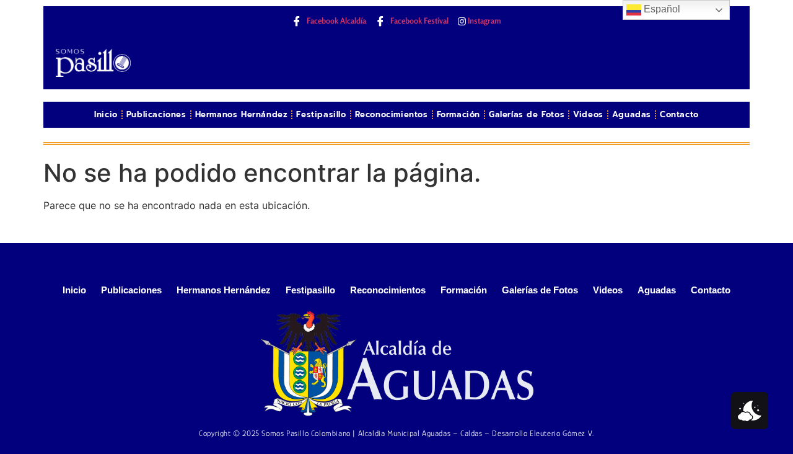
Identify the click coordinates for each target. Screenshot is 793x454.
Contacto (679, 114)
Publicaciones (156, 114)
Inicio (106, 114)
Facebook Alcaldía (335, 20)
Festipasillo (321, 114)
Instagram (483, 20)
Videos (588, 114)
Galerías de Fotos (526, 114)
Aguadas (631, 114)
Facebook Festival (418, 20)
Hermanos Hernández (241, 114)
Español (660, 9)
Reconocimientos (391, 114)
